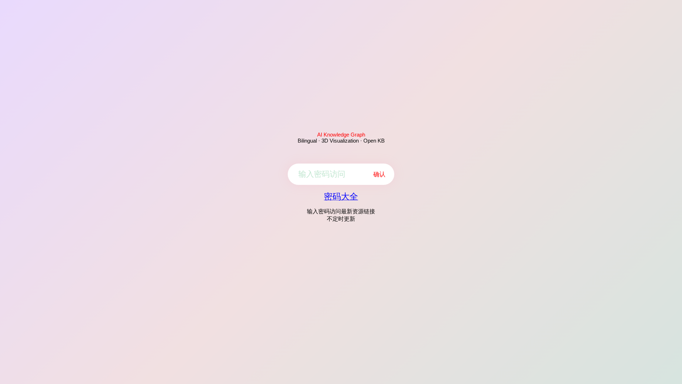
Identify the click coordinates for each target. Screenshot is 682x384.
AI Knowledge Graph (341, 135)
